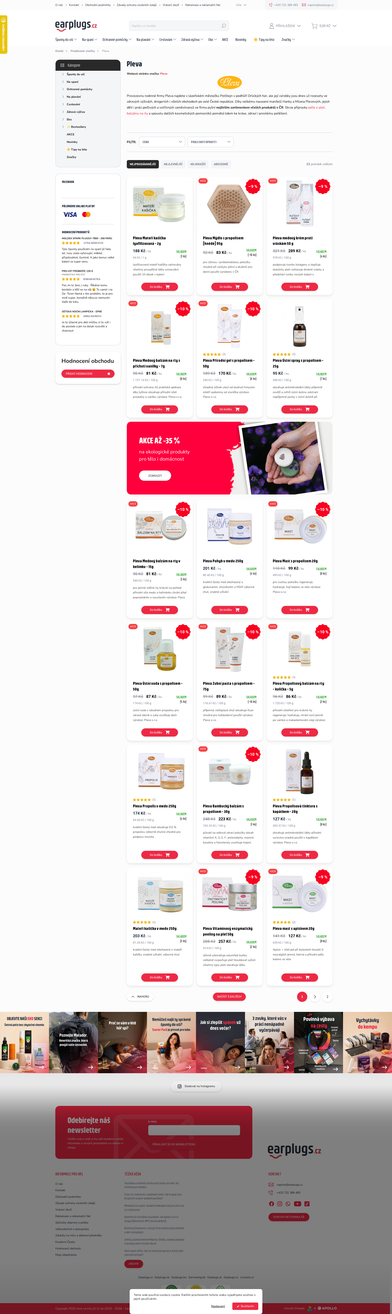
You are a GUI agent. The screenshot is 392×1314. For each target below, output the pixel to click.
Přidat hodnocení (79, 373)
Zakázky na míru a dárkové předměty (78, 1235)
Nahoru (143, 996)
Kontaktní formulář (288, 1217)
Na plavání (74, 97)
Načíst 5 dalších (229, 996)
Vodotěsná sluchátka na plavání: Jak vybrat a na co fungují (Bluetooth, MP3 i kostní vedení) (151, 1219)
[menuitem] (66, 39)
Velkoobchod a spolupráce (72, 1229)
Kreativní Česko (65, 1242)
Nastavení (218, 1306)
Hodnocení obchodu (68, 1248)
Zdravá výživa (76, 112)
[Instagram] (280, 1203)
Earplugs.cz (145, 1277)
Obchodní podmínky (98, 5)
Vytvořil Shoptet (294, 1308)
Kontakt (74, 5)
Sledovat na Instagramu (200, 1086)
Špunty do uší (76, 74)
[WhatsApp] (288, 1203)
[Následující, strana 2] (315, 997)
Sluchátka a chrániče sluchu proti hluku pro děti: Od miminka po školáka (151, 1185)
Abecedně (221, 164)
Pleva (163, 74)
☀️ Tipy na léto (77, 149)
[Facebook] (271, 1203)
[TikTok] (307, 1203)
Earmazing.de (197, 1277)
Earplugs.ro (231, 1277)
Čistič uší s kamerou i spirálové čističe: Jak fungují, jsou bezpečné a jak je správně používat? (153, 1196)
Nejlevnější (173, 164)
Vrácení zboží (171, 5)
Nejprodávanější (143, 164)
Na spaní (72, 82)
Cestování (73, 104)
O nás (59, 5)
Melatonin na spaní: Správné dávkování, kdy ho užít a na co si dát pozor (154, 1207)
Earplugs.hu (179, 1277)
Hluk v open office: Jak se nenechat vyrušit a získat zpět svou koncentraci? (153, 1253)
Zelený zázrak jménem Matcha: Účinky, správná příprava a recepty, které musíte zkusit (154, 1241)
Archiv (134, 1263)
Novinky (72, 142)
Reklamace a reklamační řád (202, 5)
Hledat (224, 25)
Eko (69, 119)
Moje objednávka (66, 1255)
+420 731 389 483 (288, 1193)
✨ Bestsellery (76, 127)
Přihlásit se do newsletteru (174, 1144)
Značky (71, 157)
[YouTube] (297, 1203)
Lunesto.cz (247, 1277)
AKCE (70, 134)
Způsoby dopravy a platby (71, 1222)
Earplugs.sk (162, 1277)
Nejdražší (198, 164)
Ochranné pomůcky (79, 89)
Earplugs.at (214, 1277)
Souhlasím (247, 1306)
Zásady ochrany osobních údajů (137, 5)
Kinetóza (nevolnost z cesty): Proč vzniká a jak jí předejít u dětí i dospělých (154, 1230)
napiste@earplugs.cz (290, 1185)
